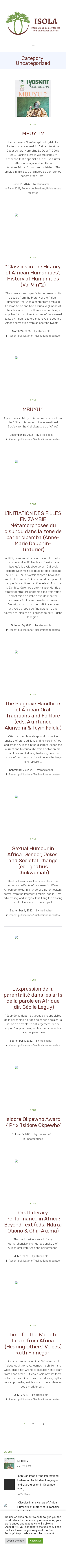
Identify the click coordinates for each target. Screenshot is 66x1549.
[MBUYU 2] (33, 98)
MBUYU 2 (33, 134)
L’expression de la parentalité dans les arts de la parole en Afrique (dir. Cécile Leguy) (33, 998)
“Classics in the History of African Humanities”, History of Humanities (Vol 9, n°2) (33, 276)
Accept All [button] (35, 1540)
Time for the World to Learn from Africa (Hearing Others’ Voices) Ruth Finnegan (33, 1344)
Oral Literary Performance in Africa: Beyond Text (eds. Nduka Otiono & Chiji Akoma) (33, 1222)
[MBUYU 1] (33, 374)
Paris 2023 (14, 188)
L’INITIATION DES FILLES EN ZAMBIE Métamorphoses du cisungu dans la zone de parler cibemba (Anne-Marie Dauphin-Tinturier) (33, 531)
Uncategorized (34, 1139)
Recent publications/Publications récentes (34, 335)
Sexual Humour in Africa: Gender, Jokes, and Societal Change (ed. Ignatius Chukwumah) (33, 860)
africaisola (43, 184)
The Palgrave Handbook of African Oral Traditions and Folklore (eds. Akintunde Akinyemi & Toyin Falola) (33, 716)
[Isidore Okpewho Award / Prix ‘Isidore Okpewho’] (33, 1084)
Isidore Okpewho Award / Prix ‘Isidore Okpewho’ (33, 1122)
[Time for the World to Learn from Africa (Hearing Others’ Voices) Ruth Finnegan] (33, 1299)
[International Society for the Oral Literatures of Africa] (33, 23)
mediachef (46, 770)
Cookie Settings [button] (15, 1540)
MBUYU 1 (33, 409)
